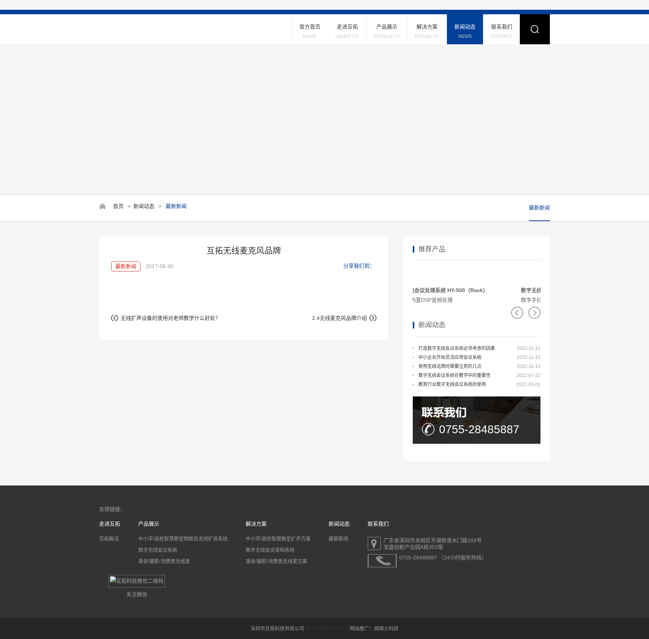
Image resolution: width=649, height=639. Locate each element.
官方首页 (309, 31)
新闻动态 (464, 31)
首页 (118, 206)
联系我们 (501, 31)
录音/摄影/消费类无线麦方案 (276, 561)
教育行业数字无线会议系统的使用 (452, 384)
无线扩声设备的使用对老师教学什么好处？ (170, 318)
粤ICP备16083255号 (328, 628)
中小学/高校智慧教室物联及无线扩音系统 (183, 538)
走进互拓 (347, 31)
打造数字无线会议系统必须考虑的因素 (456, 348)
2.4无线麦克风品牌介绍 (339, 318)
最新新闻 (539, 208)
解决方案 (427, 31)
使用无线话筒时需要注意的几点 (449, 366)
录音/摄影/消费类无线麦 (164, 561)
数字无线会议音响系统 (270, 550)
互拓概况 (109, 538)
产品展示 (387, 31)
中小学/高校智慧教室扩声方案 (278, 538)
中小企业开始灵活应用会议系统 (449, 357)
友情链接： (112, 509)
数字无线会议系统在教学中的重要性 (454, 375)
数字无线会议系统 (157, 550)
